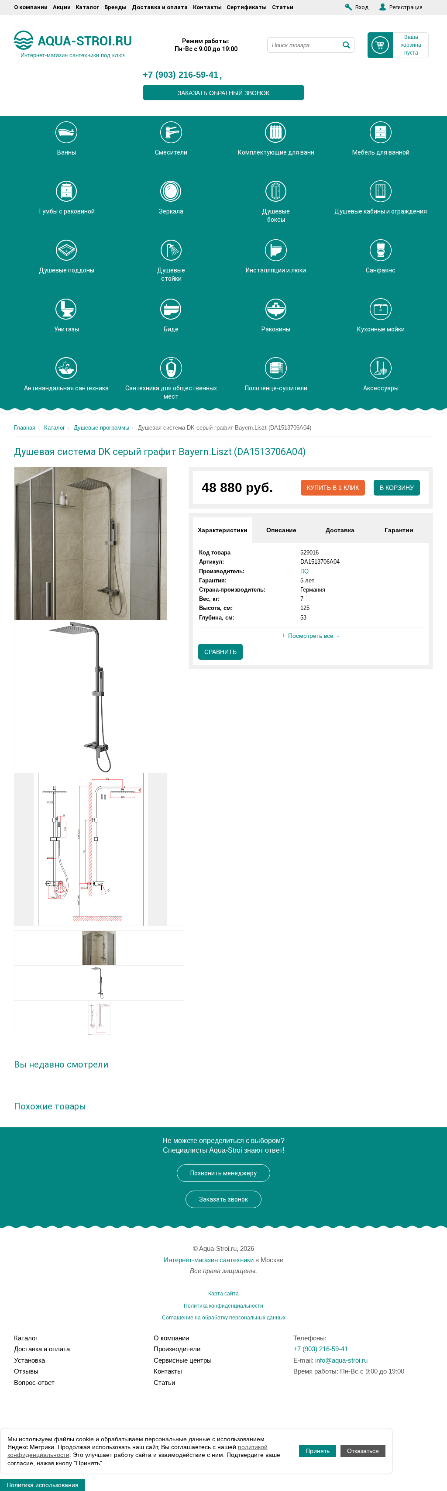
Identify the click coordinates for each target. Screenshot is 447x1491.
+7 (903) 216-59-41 (180, 75)
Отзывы (26, 1371)
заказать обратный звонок (223, 93)
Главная (24, 427)
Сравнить (220, 651)
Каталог (87, 7)
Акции (62, 7)
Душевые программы (101, 427)
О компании (31, 7)
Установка (29, 1360)
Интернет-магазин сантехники (209, 1260)
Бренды (115, 7)
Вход (361, 7)
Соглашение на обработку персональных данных (223, 1318)
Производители (177, 1349)
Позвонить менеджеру (223, 1173)
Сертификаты (247, 7)
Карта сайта (223, 1294)
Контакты (207, 7)
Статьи (282, 7)
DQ (304, 571)
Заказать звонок (223, 1199)
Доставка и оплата (160, 7)
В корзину (397, 487)
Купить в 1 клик (333, 487)
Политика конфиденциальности (223, 1306)
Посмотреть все (311, 635)
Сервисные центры (183, 1360)
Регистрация (406, 7)
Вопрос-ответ (34, 1382)
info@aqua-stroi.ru (341, 1360)
